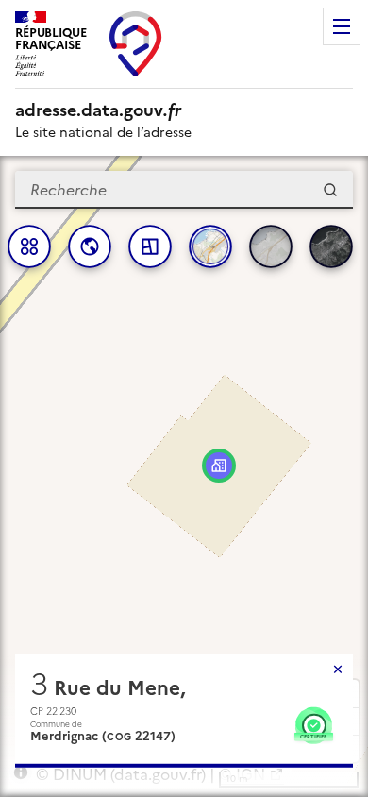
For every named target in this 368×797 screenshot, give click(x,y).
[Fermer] (338, 669)
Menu (341, 26)
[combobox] (184, 190)
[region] (184, 476)
